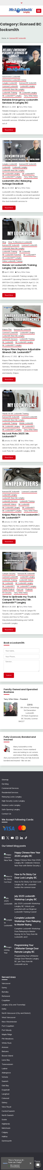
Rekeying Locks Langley (12, 797)
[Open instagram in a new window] (16, 838)
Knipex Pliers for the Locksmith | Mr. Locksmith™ (20, 516)
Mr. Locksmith (24, 251)
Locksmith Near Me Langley (13, 89)
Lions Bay (6, 1060)
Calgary (5, 1132)
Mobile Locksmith (26, 423)
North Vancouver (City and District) (16, 1013)
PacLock (20, 589)
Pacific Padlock (8, 589)
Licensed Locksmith (10, 86)
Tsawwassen (7, 1064)
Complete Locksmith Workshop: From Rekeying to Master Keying (27, 921)
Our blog (5, 784)
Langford (5, 1094)
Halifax (5, 1136)
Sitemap (5, 779)
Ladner (4, 1068)
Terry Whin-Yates (31, 96)
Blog (4, 242)
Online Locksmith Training (12, 261)
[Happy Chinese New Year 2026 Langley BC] (8, 860)
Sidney (4, 1102)
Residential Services (10, 792)
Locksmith (6, 167)
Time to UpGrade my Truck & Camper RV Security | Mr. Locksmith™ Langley (19, 599)
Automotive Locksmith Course (14, 80)
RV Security (7, 593)
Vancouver (6, 983)
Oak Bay (5, 1085)
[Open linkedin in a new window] (21, 838)
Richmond (6, 996)
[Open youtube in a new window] (12, 838)
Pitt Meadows (7, 1038)
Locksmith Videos (9, 504)
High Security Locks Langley (13, 801)
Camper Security (8, 573)
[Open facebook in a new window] (3, 838)
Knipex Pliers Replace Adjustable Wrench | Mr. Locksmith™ (21, 351)
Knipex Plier (7, 329)
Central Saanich (8, 1111)
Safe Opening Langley (11, 809)
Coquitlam (6, 1000)
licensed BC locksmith (27, 83)
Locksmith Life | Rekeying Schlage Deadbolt (16, 182)
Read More (9, 130)
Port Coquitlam (8, 1026)
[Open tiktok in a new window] (26, 838)
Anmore (5, 1047)
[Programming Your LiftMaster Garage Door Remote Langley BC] (8, 957)
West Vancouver (8, 1017)
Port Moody (7, 1030)
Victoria (5, 1077)
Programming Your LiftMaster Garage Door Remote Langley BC (26, 948)
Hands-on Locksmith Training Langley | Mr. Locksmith (19, 266)
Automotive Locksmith (11, 77)
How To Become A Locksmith (20, 242)
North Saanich (8, 1115)
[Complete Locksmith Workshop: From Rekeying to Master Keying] (8, 928)
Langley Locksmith (9, 83)
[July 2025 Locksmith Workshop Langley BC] (8, 903)
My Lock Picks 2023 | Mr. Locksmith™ (15, 435)
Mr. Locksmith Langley (28, 92)
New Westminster (9, 1021)
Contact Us (6, 814)
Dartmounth (7, 1141)
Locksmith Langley (27, 86)
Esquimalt (6, 1090)
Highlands (6, 1124)
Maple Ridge (7, 1034)
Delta (4, 1009)
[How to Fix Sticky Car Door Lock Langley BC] (8, 882)
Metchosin (6, 1128)
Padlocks (29, 589)
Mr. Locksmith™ (28, 174)
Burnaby (5, 992)
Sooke (4, 1119)
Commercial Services (10, 788)
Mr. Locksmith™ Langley (12, 96)
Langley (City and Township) (13, 1004)
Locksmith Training (9, 92)
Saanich (5, 1081)
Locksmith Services (10, 339)
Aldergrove (6, 1072)
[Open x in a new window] (7, 838)
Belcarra (5, 1051)
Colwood (5, 1098)
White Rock (6, 1043)
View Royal (6, 1107)
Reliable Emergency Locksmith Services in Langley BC (20, 101)
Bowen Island (7, 1055)
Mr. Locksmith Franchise (11, 255)
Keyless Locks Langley (11, 805)
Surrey (4, 987)
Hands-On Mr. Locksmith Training (15, 414)
